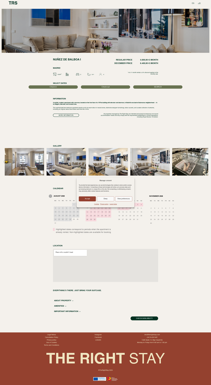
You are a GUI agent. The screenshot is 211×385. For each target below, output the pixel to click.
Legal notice (113, 204)
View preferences (123, 199)
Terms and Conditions (51, 345)
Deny (105, 199)
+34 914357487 (152, 337)
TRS (13, 3)
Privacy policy (104, 204)
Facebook (98, 337)
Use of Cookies (51, 342)
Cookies (96, 204)
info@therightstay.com (152, 335)
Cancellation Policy (51, 337)
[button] (199, 3)
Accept (87, 199)
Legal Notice (51, 335)
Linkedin (98, 340)
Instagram (98, 335)
